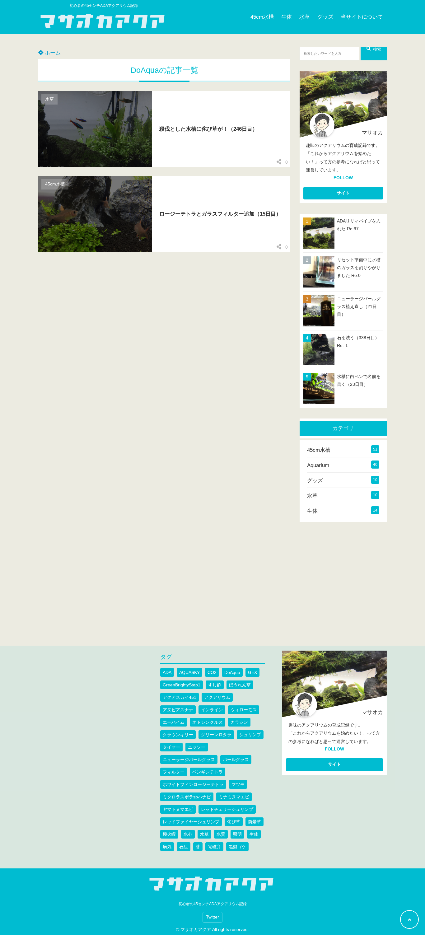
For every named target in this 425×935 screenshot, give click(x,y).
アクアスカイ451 (179, 697)
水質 (221, 834)
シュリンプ (250, 734)
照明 (237, 834)
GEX (252, 672)
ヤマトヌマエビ (178, 809)
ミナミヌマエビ (234, 796)
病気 (167, 846)
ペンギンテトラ (207, 771)
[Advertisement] (352, 575)
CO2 (212, 672)
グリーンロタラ (216, 734)
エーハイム (173, 722)
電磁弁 (214, 846)
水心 (188, 834)
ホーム (52, 53)
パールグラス (236, 759)
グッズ (325, 17)
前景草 (254, 821)
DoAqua (232, 672)
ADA (167, 672)
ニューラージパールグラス (189, 759)
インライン (212, 709)
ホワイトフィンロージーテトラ (193, 784)
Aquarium (318, 465)
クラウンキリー (178, 734)
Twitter (212, 917)
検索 (377, 49)
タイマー (171, 747)
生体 (286, 17)
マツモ (238, 784)
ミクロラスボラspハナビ (187, 796)
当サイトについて (362, 17)
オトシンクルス (207, 722)
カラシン (239, 722)
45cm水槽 (262, 17)
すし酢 (214, 684)
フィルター (173, 771)
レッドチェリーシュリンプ (227, 809)
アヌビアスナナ (178, 709)
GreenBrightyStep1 (181, 684)
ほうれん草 (240, 684)
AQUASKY (189, 672)
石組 (183, 846)
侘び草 (233, 821)
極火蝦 (169, 834)
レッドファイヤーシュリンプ (191, 821)
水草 (304, 17)
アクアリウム (217, 697)
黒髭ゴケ (237, 846)
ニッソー (196, 747)
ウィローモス (244, 709)
